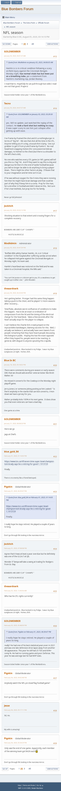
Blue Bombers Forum (17, 9)
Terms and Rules (29, 785)
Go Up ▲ (40, 785)
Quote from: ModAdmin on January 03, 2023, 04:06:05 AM (30, 62)
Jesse (7, 705)
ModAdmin (10, 243)
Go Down (6, 44)
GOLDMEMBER (12, 51)
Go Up (5, 769)
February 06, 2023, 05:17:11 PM (15, 710)
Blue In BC (10, 360)
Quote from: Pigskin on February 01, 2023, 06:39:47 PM (29, 632)
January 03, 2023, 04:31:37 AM (15, 56)
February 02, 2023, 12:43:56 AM (15, 591)
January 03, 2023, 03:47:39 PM (15, 248)
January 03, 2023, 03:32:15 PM (15, 210)
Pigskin (8, 486)
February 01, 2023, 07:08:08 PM (15, 548)
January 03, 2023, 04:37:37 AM (15, 108)
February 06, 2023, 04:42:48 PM (15, 677)
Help (19, 785)
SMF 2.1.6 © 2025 (24, 788)
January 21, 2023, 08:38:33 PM (15, 423)
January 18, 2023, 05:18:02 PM (15, 365)
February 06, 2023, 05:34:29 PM (15, 743)
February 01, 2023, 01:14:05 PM (15, 456)
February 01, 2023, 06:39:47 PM (15, 491)
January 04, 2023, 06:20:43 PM (15, 293)
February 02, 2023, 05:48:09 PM (15, 625)
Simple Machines (37, 788)
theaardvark (11, 288)
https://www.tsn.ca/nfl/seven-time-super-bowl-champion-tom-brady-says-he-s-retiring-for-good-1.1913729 (29, 462)
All (33, 44)
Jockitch (8, 205)
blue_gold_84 (11, 451)
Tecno (7, 103)
